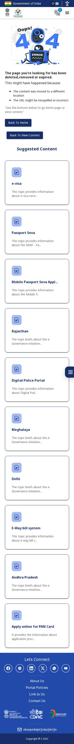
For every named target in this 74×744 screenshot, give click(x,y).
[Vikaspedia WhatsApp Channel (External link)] (54, 668)
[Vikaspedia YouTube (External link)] (66, 668)
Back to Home (18, 123)
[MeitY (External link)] (7, 13)
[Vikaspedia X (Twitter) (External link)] (43, 668)
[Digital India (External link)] (57, 717)
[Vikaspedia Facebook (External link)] (8, 668)
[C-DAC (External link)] (36, 717)
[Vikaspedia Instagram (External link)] (20, 668)
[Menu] (67, 12)
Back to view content (25, 135)
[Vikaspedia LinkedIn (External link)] (31, 668)
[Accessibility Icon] (67, 3)
